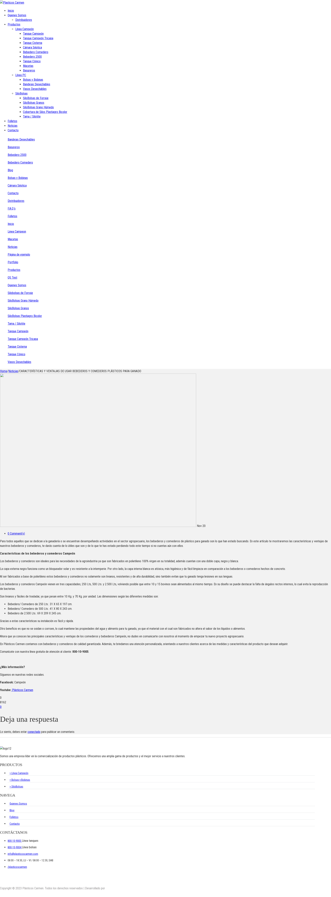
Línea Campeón (24, 29)
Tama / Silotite (32, 116)
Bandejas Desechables (36, 84)
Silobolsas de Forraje (20, 293)
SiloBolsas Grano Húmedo (38, 107)
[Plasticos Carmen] (12, 2)
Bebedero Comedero (35, 52)
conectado (34, 732)
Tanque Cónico (32, 61)
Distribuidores (23, 20)
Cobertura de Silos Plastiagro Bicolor (45, 112)
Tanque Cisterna (32, 43)
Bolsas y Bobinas (33, 79)
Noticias (12, 126)
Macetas (28, 66)
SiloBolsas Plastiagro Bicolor (25, 316)
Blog (10, 170)
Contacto (13, 130)
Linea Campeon (17, 231)
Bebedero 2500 (32, 56)
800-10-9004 (15, 847)
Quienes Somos (17, 15)
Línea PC (20, 75)
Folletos (12, 121)
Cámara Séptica (32, 47)
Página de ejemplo (19, 254)
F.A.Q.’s (12, 208)
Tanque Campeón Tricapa (38, 38)
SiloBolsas (21, 93)
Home (3, 371)
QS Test (12, 277)
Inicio (11, 10)
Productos (14, 24)
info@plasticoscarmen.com (23, 853)
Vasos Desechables (35, 89)
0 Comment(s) (16, 533)
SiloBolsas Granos (33, 103)
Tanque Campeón (33, 33)
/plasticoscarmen (17, 866)
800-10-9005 (15, 840)
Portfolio (13, 262)
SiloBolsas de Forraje (35, 98)
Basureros (29, 70)
